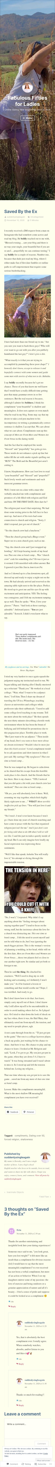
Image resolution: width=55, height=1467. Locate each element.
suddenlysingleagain (16, 217)
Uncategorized (36, 217)
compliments (21, 1135)
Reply (13, 1306)
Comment (41, 1443)
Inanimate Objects (14, 1193)
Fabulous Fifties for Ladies (27, 101)
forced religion (11, 1139)
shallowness (27, 1139)
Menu (28, 118)
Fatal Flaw (44, 1197)
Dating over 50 (36, 1135)
